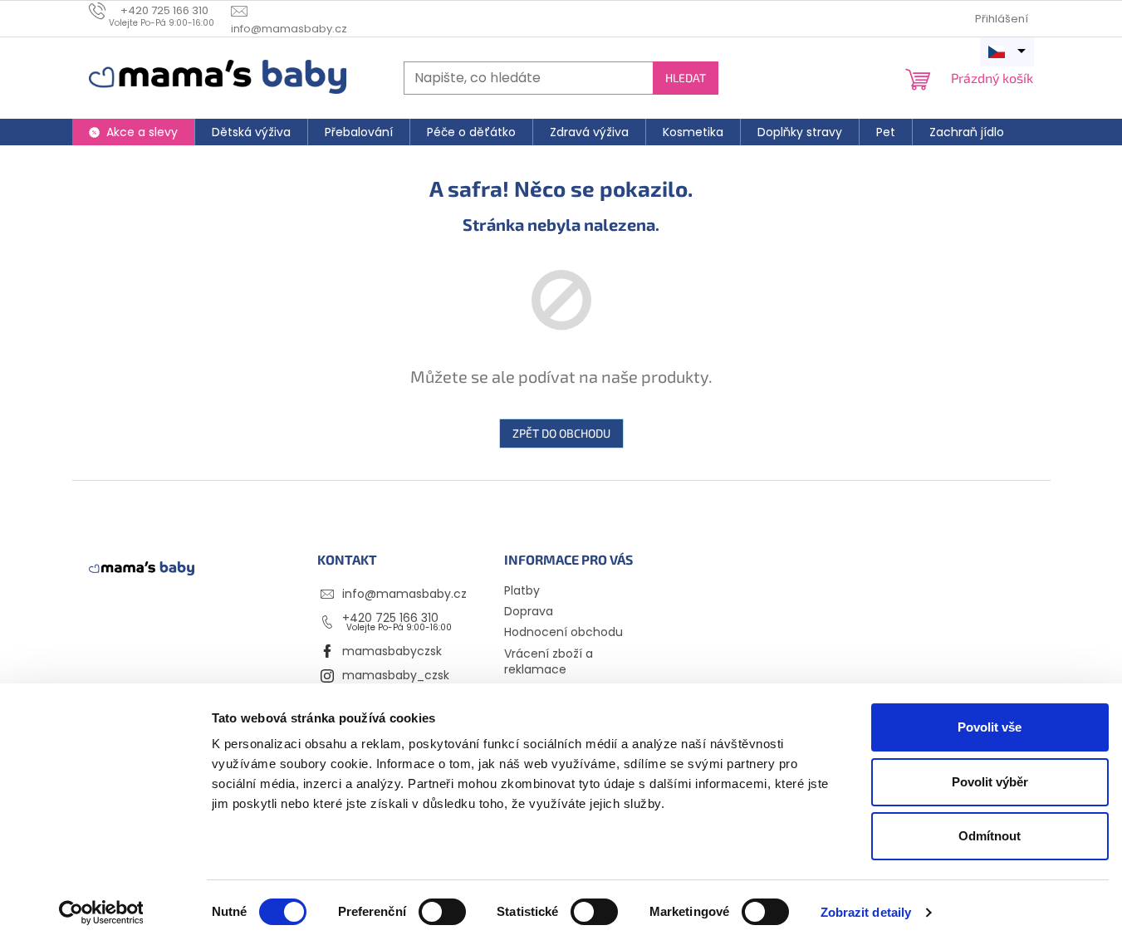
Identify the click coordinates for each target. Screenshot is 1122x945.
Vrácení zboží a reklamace (548, 661)
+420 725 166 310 (390, 618)
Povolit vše (990, 727)
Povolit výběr (990, 782)
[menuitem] (133, 132)
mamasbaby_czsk (395, 675)
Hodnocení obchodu (563, 632)
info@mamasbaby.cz (404, 593)
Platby (522, 590)
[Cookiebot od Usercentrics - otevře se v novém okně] (101, 912)
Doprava (528, 611)
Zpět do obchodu (561, 433)
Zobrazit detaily (866, 912)
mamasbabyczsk (392, 651)
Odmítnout (989, 836)
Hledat (685, 78)
